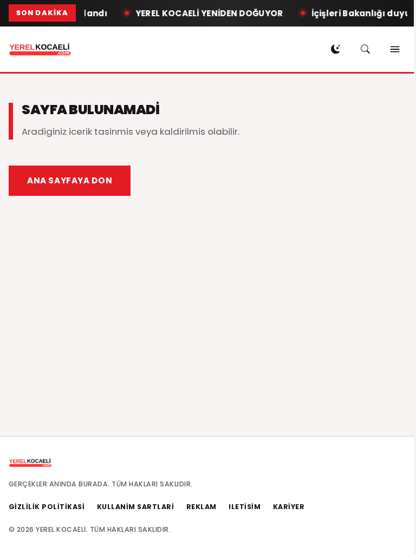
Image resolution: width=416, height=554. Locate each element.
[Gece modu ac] (335, 49)
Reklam (201, 506)
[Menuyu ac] (394, 49)
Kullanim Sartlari (135, 506)
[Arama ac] (365, 49)
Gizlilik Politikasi (47, 506)
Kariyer (289, 506)
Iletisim (245, 506)
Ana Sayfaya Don (69, 180)
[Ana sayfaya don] (40, 49)
